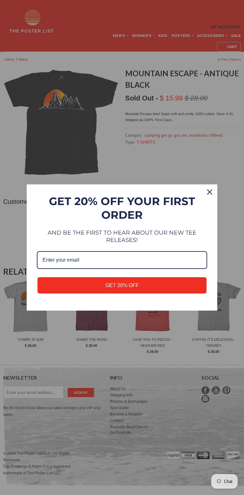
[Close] (209, 192)
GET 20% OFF (122, 285)
